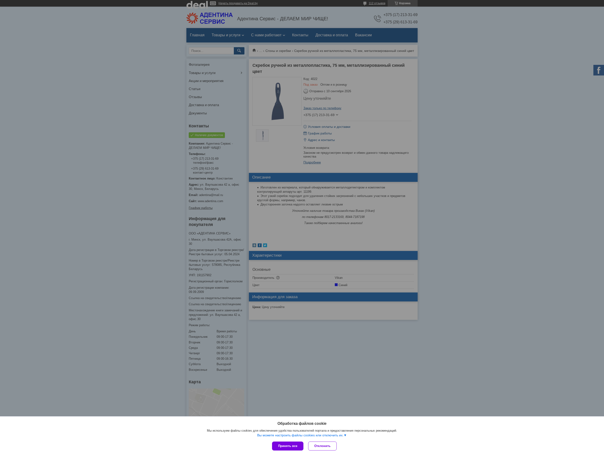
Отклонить (322, 446)
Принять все (287, 446)
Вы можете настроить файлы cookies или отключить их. (300, 435)
